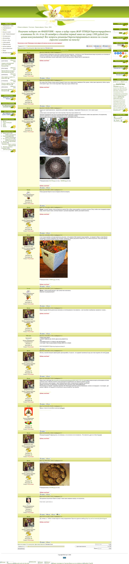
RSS (81, 5)
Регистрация (72, 5)
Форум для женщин (22, 48)
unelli (4, 124)
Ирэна (4, 121)
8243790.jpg (52, 180)
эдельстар (116, 98)
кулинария (115, 103)
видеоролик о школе (122, 106)
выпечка (120, 84)
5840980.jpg (64, 180)
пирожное (125, 90)
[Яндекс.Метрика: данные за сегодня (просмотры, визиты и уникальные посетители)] (124, 120)
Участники (31, 27)
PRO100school (116, 106)
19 (61, 207)
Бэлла (4, 125)
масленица (120, 103)
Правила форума (39, 27)
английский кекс (116, 87)
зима (120, 86)
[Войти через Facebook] (120, 53)
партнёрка (123, 93)
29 (61, 496)
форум (123, 81)
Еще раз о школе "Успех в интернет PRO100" (8, 84)
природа (115, 89)
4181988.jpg (52, 487)
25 (61, 378)
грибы (123, 87)
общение (115, 105)
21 (61, 288)
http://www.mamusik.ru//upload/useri (119, 95)
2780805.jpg (52, 279)
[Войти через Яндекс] (123, 53)
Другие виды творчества (40, 48)
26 (61, 406)
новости (115, 97)
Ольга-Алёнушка (7, 122)
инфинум (121, 98)
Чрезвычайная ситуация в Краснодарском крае (8, 71)
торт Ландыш (115, 94)
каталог (123, 99)
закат (118, 89)
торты (122, 86)
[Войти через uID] (115, 53)
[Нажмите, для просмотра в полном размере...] (54, 154)
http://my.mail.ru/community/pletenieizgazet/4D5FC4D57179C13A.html (69, 380)
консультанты (119, 105)
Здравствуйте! (6, 133)
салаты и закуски (122, 102)
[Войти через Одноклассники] (120, 56)
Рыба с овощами (119, 90)
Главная (66, 5)
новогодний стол (116, 101)
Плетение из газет (49, 48)
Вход (77, 5)
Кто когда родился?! (8, 138)
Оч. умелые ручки (30, 48)
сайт (118, 81)
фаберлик (121, 97)
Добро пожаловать (10, 134)
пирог (120, 87)
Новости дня (13, 61)
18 (61, 189)
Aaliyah (28, 496)
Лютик (4, 126)
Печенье (116, 86)
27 (61, 433)
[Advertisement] (64, 2)
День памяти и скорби (117, 109)
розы (114, 81)
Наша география (7, 136)
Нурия (28, 189)
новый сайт (124, 105)
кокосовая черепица (124, 94)
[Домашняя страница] (48, 78)
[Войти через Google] (125, 53)
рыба (121, 89)
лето (126, 87)
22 (61, 308)
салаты (117, 102)
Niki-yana (28, 335)
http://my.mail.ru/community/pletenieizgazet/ (96, 518)
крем (119, 94)
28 (61, 460)
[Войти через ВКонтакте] (118, 53)
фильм (126, 93)
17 (61, 108)
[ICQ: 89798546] (58, 514)
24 (61, 350)
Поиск (46, 27)
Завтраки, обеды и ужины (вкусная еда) (9, 144)
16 (61, 80)
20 (61, 235)
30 (61, 516)
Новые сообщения (23, 27)
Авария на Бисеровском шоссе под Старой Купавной (7, 65)
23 (61, 335)
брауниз (119, 93)
